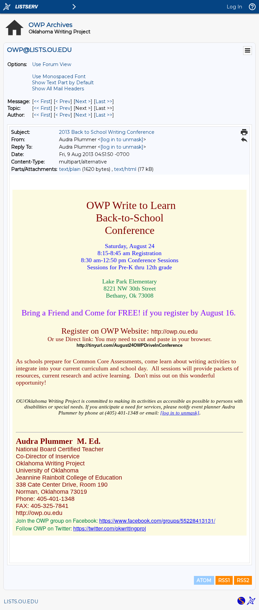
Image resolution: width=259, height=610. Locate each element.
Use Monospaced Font (59, 76)
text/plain (70, 169)
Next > (83, 101)
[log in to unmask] (121, 139)
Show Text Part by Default (63, 83)
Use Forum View (51, 64)
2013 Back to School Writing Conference (106, 132)
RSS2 (243, 580)
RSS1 (224, 580)
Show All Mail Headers (58, 89)
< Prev (62, 101)
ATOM (204, 580)
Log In (234, 7)
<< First (42, 101)
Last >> (103, 101)
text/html (125, 169)
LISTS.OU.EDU (21, 602)
